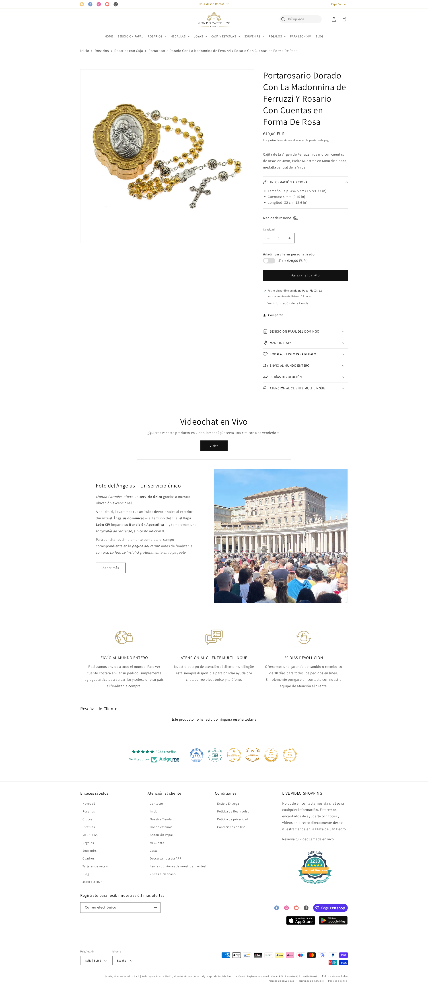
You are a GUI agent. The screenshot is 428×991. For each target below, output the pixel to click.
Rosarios (102, 50)
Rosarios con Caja (128, 50)
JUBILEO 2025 (92, 882)
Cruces (87, 819)
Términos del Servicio (311, 980)
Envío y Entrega (228, 804)
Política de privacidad (232, 819)
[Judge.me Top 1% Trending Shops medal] (290, 755)
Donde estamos (161, 827)
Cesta (154, 851)
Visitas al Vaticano (163, 874)
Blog (85, 874)
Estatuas (88, 827)
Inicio (84, 50)
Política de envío (338, 980)
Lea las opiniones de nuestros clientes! (178, 866)
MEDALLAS (90, 835)
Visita (214, 446)
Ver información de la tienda (288, 303)
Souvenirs (89, 851)
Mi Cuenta (157, 843)
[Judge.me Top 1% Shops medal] (271, 755)
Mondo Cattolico (124, 976)
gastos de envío (278, 140)
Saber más (111, 567)
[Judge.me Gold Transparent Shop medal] (234, 755)
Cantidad (269, 229)
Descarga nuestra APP (165, 858)
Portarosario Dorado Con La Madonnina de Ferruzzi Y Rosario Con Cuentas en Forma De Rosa (222, 50)
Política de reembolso (335, 976)
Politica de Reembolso (233, 811)
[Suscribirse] (155, 907)
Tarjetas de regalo (95, 866)
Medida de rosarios (277, 218)
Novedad (88, 804)
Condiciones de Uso (231, 827)
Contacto (156, 804)
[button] (284, 19)
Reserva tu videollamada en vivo (308, 839)
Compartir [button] (275, 315)
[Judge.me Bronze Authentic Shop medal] (252, 755)
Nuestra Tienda (161, 819)
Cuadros (88, 858)
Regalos (88, 843)
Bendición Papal (161, 835)
